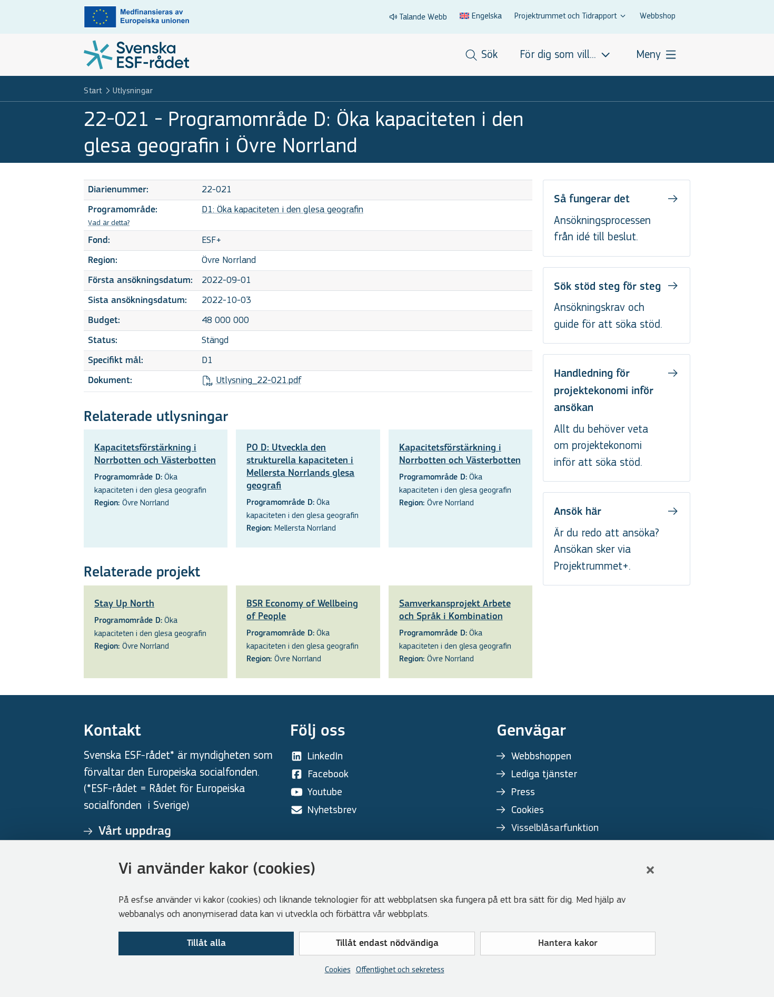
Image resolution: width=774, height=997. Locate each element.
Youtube (324, 792)
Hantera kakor (568, 944)
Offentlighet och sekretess (400, 969)
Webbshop (658, 16)
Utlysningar (133, 90)
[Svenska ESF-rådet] (136, 55)
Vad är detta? (109, 222)
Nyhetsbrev (331, 810)
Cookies (338, 969)
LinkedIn (325, 756)
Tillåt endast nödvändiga (387, 944)
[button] (650, 870)
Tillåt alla (206, 944)
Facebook (328, 774)
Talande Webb (423, 17)
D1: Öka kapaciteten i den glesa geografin (282, 209)
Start (93, 90)
